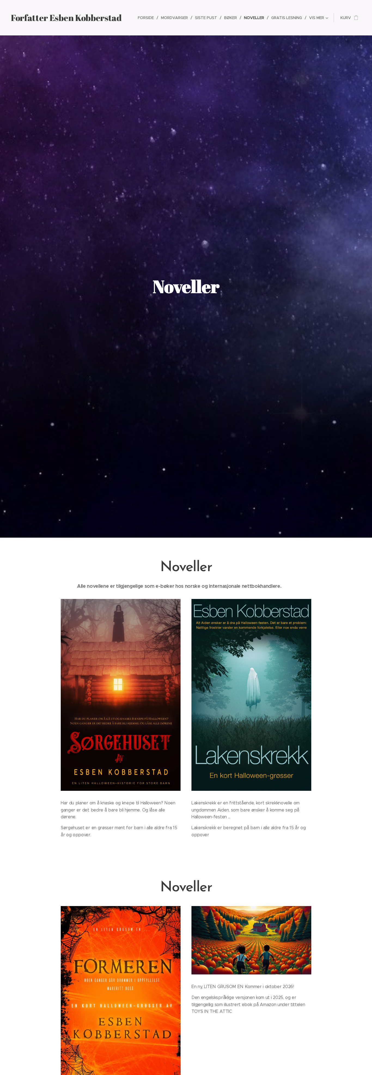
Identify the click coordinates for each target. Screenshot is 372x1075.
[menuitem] (147, 18)
